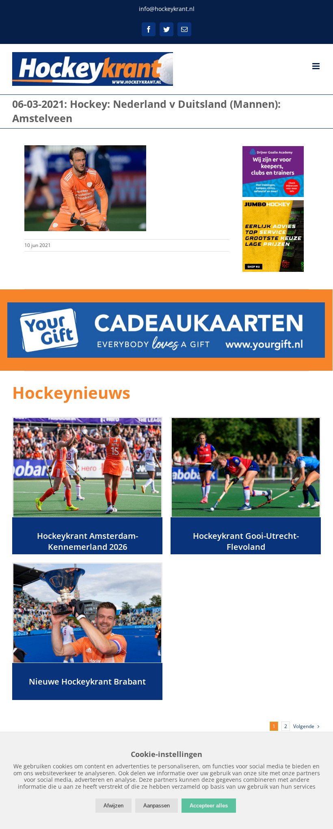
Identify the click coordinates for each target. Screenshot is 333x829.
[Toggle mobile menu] (316, 66)
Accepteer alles (209, 806)
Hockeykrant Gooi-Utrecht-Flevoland (246, 541)
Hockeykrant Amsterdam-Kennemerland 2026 (87, 541)
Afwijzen (113, 806)
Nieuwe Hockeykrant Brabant (87, 681)
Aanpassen (156, 806)
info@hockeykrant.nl (167, 9)
